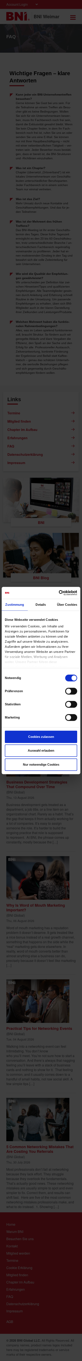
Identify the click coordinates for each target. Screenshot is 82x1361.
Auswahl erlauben (41, 750)
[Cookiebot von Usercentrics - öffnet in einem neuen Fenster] (59, 593)
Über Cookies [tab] (67, 604)
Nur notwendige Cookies (41, 764)
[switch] (71, 691)
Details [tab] (41, 604)
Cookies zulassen (41, 736)
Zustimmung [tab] (14, 604)
